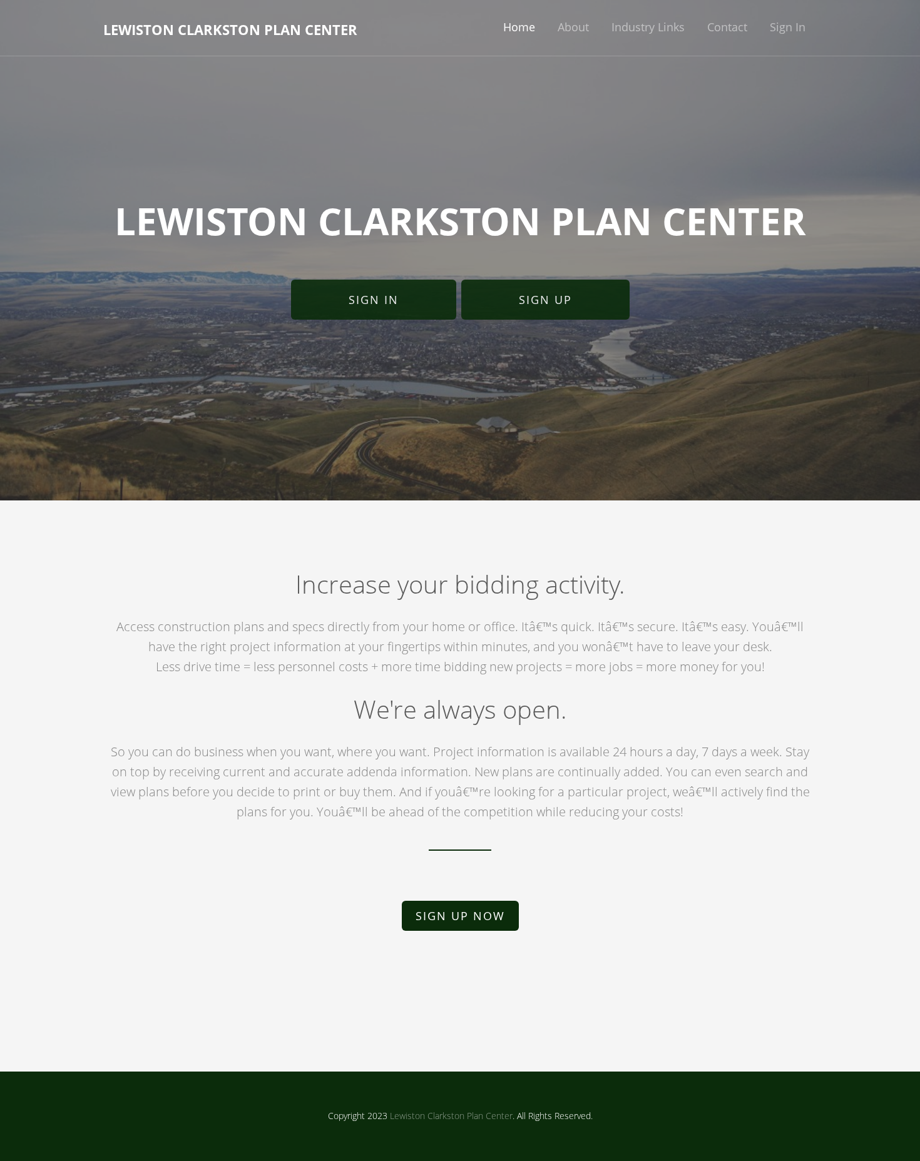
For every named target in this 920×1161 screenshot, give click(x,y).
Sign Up (545, 299)
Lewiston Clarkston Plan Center (230, 29)
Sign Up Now (460, 915)
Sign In (787, 26)
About (573, 26)
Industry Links (648, 26)
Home (519, 26)
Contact (727, 26)
